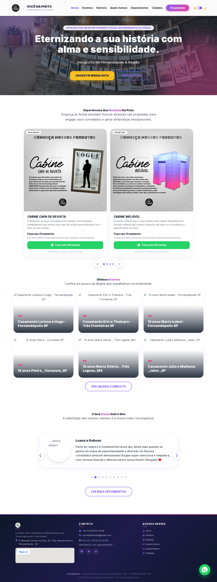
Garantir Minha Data (92, 75)
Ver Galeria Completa (108, 386)
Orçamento (177, 7)
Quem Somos (118, 7)
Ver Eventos (132, 75)
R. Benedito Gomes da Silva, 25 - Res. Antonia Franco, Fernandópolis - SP (46, 542)
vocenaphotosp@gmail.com (96, 535)
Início (75, 7)
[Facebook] (89, 551)
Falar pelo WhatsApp (67, 245)
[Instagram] (82, 551)
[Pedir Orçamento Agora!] (204, 569)
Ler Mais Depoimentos (108, 491)
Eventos (87, 7)
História (101, 7)
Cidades (157, 7)
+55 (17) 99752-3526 (93, 531)
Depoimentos (139, 7)
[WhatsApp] (96, 551)
